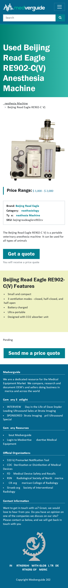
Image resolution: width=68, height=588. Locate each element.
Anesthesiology (29, 210)
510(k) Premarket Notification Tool (28, 460)
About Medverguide (19, 435)
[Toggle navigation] (59, 7)
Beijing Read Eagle (27, 206)
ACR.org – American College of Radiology (32, 483)
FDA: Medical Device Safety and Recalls (31, 473)
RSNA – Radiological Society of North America (35, 478)
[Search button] (60, 17)
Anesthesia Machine (15, 103)
